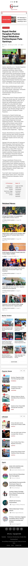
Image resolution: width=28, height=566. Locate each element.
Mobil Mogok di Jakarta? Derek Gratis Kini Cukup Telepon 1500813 (13, 253)
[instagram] (13, 2)
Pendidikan (5, 325)
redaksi (5, 44)
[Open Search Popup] (26, 13)
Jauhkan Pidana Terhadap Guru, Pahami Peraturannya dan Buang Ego (16, 493)
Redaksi (4, 537)
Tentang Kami (14, 539)
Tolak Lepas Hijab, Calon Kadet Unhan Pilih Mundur (20, 356)
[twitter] (15, 2)
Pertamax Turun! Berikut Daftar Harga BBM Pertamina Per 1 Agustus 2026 (12, 305)
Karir (12, 545)
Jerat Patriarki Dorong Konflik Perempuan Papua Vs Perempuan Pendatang (17, 484)
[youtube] (17, 2)
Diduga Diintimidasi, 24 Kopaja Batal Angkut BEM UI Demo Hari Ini (12, 216)
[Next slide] (24, 371)
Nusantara (18, 325)
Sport (12, 400)
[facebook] (11, 2)
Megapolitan (6, 27)
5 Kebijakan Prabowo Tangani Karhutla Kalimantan (19, 329)
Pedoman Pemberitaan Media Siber (16, 537)
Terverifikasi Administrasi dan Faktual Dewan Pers (14, 542)
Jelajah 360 (18, 545)
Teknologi (18, 338)
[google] (17, 529)
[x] (14, 529)
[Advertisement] (14, 24)
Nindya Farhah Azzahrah (9, 220)
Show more (14, 361)
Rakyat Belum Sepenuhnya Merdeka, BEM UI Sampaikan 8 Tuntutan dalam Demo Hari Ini (13, 235)
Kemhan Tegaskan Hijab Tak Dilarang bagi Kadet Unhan (7, 329)
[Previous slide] (21, 371)
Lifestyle (13, 426)
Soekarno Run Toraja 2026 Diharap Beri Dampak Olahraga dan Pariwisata (18, 407)
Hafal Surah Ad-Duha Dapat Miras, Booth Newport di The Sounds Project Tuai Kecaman (13, 269)
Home (8, 545)
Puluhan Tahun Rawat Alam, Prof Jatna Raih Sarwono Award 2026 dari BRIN (7, 343)
